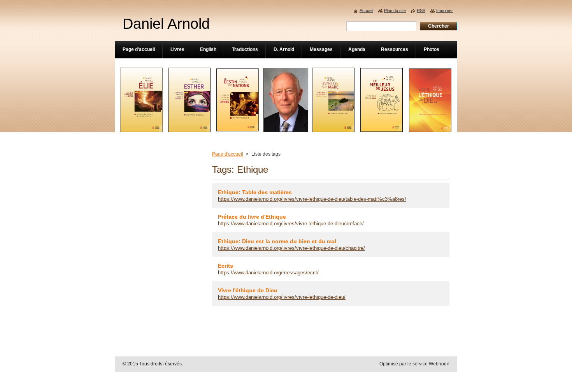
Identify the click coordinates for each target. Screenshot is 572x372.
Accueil (366, 10)
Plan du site (395, 10)
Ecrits (225, 266)
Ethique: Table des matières (255, 192)
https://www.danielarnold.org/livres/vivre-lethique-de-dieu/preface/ (291, 223)
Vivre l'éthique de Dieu (247, 290)
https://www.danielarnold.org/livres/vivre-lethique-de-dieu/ (282, 297)
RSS (421, 10)
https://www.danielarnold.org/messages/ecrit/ (268, 272)
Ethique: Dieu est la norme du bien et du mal (277, 241)
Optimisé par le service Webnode (414, 363)
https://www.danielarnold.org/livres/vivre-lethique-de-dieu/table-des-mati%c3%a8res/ (312, 199)
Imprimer (444, 10)
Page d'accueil (227, 154)
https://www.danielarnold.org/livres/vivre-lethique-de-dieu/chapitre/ (291, 248)
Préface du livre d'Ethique (252, 217)
